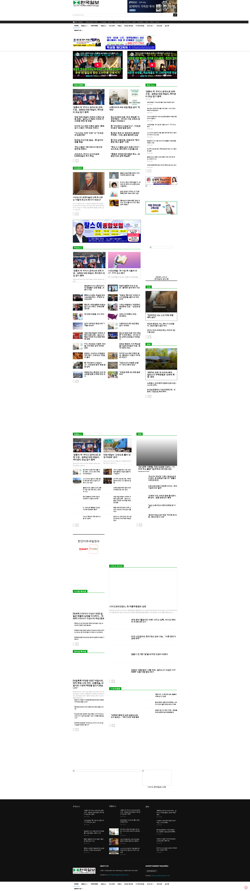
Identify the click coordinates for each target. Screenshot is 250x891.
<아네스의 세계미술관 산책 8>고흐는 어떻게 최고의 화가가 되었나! (88, 198)
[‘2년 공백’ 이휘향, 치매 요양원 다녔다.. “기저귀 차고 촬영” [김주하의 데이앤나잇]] (156, 452)
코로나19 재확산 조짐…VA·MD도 (128, 315)
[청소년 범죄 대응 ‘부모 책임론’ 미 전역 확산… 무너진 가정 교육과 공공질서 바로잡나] (113, 335)
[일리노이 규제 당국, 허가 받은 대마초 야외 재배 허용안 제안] (107, 518)
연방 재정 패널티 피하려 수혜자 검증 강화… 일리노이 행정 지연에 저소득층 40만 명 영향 (89, 119)
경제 (149, 344)
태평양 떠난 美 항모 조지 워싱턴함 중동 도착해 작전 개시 (95, 374)
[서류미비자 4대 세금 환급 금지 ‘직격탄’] (125, 97)
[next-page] (77, 160)
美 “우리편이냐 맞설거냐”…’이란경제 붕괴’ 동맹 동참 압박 (125, 127)
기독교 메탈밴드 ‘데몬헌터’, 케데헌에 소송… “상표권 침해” (130, 307)
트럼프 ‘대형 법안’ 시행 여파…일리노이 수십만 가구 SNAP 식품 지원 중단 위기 (153, 671)
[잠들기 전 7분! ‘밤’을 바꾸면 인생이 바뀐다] (119, 654)
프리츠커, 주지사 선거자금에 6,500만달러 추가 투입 (86, 155)
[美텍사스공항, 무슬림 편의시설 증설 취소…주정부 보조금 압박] (78, 297)
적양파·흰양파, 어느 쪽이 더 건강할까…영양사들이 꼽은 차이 (160, 325)
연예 (140, 434)
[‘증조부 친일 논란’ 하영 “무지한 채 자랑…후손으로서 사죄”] (141, 518)
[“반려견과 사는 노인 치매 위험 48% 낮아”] (161, 301)
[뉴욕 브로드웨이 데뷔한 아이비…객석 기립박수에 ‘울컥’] (141, 489)
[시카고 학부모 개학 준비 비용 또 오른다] (77, 518)
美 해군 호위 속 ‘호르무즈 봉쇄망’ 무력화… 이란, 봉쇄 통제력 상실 (125, 134)
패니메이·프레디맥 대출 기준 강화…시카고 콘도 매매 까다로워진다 (91, 472)
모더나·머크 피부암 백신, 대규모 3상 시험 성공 (161, 331)
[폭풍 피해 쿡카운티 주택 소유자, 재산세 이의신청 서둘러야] (107, 510)
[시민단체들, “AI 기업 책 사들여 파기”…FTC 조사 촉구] (124, 260)
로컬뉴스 (78, 434)
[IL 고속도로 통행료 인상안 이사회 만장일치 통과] (77, 510)
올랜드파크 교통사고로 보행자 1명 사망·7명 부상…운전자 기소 (92, 489)
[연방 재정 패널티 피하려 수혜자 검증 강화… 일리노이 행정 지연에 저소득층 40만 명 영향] (78, 335)
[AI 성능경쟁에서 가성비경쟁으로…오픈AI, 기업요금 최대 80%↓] (150, 832)
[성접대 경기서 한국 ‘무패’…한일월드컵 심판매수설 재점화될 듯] (149, 712)
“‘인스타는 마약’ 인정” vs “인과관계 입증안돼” (88, 134)
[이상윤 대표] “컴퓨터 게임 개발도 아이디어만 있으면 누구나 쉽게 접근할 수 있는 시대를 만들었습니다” (89, 716)
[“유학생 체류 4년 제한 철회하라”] (113, 374)
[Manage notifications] (246, 887)
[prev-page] (74, 160)
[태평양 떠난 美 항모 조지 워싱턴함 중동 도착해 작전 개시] (78, 374)
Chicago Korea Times (143, 471)
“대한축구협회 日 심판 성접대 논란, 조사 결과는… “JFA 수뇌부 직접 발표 (125, 716)
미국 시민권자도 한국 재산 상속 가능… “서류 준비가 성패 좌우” (153, 637)
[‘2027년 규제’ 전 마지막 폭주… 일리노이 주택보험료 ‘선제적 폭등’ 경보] (161, 359)
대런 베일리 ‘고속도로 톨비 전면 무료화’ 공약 (160, 102)
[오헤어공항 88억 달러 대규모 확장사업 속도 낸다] (107, 490)
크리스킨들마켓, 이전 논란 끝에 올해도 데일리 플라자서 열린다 (122, 472)
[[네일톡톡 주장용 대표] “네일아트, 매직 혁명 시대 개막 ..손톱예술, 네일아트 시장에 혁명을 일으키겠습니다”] (88, 666)
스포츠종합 (115, 688)
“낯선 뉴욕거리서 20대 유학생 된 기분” (162, 506)
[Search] (175, 14)
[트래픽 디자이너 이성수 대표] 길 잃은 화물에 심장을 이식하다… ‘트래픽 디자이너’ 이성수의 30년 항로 (88, 616)
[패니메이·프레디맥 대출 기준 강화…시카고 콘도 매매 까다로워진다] (77, 472)
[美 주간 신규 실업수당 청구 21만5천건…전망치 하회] (150, 850)
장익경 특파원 (80, 651)
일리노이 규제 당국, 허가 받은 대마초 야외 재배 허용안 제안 (122, 518)
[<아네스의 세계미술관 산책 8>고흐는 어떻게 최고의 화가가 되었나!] (88, 183)
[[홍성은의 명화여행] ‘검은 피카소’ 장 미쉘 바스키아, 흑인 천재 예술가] (114, 203)
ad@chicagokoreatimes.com (160, 875)
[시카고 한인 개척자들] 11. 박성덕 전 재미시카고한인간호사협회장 (130, 184)
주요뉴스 (78, 248)
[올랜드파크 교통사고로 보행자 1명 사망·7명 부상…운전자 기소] (77, 490)
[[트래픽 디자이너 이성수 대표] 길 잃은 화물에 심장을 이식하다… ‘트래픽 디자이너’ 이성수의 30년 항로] (88, 603)
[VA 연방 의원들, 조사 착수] (78, 316)
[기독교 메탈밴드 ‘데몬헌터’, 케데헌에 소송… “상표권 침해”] (113, 307)
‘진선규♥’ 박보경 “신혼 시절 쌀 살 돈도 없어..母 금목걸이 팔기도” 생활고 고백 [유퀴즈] (162, 478)
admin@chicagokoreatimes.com (118, 875)
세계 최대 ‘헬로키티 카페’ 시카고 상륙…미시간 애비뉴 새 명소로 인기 (153, 621)
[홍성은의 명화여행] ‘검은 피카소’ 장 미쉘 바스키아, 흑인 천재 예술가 (130, 202)
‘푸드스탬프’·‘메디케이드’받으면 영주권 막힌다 (88, 148)
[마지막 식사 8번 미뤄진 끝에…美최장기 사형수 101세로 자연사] (113, 355)
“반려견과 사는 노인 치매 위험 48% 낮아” (160, 316)
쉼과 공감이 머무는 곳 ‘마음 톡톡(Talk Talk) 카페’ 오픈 (129, 192)
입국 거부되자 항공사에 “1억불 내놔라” (94, 324)
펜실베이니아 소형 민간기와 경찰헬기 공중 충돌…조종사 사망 (94, 288)
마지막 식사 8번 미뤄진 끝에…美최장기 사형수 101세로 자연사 (89, 127)
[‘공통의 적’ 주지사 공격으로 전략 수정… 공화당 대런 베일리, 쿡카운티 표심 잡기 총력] (88, 97)
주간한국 (78, 168)
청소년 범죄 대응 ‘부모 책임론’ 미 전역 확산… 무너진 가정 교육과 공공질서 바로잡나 (125, 119)
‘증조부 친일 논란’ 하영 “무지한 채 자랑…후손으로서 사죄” (162, 516)
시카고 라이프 (116, 566)
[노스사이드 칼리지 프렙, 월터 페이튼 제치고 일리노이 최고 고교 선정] (77, 481)
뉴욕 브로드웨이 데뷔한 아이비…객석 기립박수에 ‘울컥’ (162, 487)
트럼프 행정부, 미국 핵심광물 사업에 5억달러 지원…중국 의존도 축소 (129, 346)
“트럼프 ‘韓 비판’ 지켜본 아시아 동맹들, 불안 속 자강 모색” (129, 297)
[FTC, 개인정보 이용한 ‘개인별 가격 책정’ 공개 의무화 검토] (78, 346)
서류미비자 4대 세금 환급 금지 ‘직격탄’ (129, 324)
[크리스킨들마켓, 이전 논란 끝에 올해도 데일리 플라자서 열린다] (107, 472)
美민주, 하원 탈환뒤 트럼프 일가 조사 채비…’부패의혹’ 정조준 (94, 307)
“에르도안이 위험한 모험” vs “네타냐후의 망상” (129, 364)
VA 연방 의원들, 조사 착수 (94, 314)
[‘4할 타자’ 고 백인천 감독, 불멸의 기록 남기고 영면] (149, 696)
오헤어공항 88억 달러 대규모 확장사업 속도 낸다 (161, 165)
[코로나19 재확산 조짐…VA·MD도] (113, 316)
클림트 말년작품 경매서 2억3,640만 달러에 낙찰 (129, 174)
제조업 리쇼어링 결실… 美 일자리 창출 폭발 (88, 141)
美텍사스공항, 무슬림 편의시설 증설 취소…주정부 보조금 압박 (94, 297)
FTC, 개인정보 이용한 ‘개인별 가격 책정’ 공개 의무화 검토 (95, 346)
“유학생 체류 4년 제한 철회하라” (129, 373)
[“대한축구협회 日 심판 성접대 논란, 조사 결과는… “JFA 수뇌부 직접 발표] (125, 703)
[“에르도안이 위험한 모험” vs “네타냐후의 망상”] (113, 365)
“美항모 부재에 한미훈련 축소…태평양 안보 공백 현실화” (125, 155)
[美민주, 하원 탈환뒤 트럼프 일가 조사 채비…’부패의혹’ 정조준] (78, 307)
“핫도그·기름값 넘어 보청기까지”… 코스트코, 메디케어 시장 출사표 (126, 148)
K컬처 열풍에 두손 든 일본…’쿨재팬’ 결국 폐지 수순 (129, 287)
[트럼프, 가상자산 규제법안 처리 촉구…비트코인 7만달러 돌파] (78, 355)
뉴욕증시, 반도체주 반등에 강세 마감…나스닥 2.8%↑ (162, 384)
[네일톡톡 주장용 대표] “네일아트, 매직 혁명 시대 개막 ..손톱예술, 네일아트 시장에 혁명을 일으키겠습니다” (88, 684)
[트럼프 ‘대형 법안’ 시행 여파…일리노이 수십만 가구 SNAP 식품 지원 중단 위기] (119, 671)
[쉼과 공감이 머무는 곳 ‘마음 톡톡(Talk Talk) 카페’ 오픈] (114, 193)
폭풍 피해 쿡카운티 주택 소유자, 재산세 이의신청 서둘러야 (122, 509)
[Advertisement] (125, 416)
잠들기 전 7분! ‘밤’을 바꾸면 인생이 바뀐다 (149, 654)
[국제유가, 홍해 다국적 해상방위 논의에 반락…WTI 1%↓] (150, 841)
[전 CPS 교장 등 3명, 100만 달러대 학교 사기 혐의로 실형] (107, 481)
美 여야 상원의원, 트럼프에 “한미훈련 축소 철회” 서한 (125, 141)
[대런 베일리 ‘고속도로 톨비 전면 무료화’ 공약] (118, 445)
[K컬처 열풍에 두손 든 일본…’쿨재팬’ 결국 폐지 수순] (113, 288)
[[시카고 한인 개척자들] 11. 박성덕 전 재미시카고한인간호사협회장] (114, 184)
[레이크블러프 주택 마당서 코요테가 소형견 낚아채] (77, 499)
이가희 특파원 (80, 591)
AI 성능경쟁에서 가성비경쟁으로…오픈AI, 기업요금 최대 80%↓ (161, 391)
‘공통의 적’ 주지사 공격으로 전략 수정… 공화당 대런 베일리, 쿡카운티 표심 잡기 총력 (88, 109)
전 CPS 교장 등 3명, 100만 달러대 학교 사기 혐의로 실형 (122, 480)
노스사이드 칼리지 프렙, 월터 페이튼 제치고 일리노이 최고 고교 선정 (92, 480)
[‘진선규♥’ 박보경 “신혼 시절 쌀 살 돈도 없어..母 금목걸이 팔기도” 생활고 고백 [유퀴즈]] (141, 479)
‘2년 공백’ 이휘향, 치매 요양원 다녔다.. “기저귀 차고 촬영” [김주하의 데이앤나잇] (156, 468)
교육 (74, 194)
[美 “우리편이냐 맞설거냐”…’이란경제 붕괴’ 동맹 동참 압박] (78, 365)
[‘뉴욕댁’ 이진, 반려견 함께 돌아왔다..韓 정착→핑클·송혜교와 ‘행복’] (141, 498)
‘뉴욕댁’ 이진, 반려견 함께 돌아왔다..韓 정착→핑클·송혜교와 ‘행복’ (162, 497)
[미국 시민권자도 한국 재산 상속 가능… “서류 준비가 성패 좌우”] (119, 637)
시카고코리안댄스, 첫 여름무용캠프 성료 (127, 606)
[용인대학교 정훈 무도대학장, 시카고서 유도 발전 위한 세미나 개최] (149, 704)
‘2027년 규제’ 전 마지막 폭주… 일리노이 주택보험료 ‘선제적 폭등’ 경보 (161, 374)
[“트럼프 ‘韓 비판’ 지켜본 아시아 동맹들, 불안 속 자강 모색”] (113, 297)
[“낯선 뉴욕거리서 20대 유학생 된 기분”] (141, 508)
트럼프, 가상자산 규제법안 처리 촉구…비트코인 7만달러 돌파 (94, 355)
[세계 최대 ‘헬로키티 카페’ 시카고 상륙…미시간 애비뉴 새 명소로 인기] (119, 621)
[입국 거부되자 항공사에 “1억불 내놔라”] (78, 326)
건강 (149, 287)
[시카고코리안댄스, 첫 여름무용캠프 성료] (143, 587)
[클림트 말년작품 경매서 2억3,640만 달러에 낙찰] (114, 175)
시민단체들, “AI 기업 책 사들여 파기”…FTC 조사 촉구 (122, 271)
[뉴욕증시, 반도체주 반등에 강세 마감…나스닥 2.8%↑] (150, 823)
